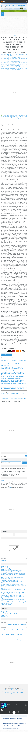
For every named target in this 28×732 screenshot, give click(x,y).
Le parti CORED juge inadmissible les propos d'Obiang (12, 582)
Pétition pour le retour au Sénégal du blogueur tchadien (13, 590)
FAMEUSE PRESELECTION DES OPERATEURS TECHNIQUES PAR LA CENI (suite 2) (12, 578)
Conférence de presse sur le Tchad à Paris (11, 570)
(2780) (4, 612)
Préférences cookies (14, 693)
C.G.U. (10, 691)
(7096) (4, 611)
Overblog (22, 686)
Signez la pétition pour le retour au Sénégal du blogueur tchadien (12, 597)
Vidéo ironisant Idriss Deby (7, 606)
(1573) (4, 615)
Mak (10, 487)
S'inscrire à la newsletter (6, 354)
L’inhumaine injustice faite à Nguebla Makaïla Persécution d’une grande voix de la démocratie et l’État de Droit (13, 585)
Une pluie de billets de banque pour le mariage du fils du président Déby (13, 602)
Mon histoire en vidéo (6, 588)
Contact (23, 689)
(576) (4, 616)
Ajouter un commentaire (11, 404)
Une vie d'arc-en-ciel (6, 604)
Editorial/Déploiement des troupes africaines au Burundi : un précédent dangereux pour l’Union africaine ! (13, 575)
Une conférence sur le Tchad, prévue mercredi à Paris (13, 599)
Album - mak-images (6, 568)
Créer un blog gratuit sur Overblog (8, 689)
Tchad (14, 35)
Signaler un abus (4, 691)
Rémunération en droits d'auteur (19, 691)
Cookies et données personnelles (17, 692)
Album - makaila (5, 566)
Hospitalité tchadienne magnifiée (9, 580)
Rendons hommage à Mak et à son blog (11, 595)
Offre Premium (6, 692)
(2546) (9, 614)
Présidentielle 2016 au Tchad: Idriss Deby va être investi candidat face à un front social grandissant (13, 593)
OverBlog (3, 560)
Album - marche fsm (6, 569)
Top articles (18, 689)
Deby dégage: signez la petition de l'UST (11, 572)
